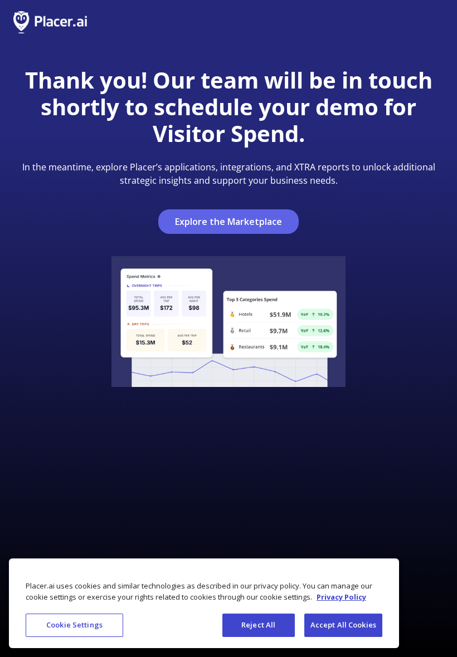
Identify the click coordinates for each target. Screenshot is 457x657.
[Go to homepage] (50, 22)
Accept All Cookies (343, 625)
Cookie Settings (74, 625)
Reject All (258, 625)
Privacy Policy (341, 597)
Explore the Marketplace (228, 221)
